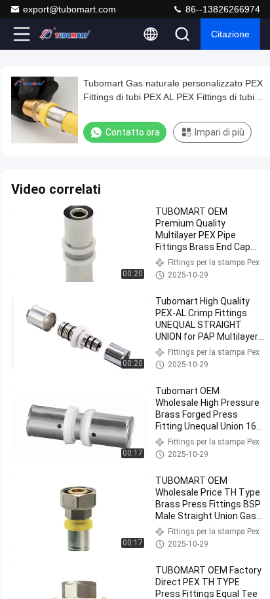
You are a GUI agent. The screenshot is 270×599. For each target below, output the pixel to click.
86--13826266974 (221, 9)
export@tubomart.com (69, 9)
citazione (230, 34)
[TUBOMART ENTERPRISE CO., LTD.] (65, 34)
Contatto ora (133, 132)
